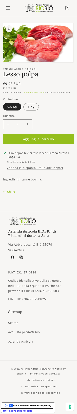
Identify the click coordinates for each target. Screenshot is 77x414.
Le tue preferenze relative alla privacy (32, 405)
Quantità (9, 116)
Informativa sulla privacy (45, 373)
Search (13, 323)
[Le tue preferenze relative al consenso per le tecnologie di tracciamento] (70, 407)
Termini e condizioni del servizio (40, 392)
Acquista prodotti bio (24, 332)
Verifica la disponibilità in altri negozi (35, 168)
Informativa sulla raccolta (17, 410)
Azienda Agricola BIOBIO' (36, 368)
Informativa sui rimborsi (40, 379)
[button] (8, 8)
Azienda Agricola (20, 341)
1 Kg (31, 107)
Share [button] (11, 192)
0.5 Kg (12, 107)
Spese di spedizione (33, 92)
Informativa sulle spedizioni (40, 386)
